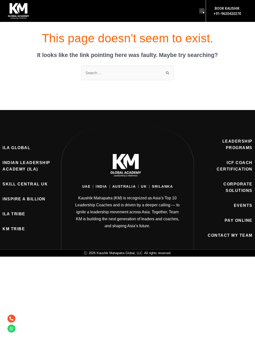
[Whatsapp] (11, 329)
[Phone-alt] (11, 319)
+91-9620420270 (227, 14)
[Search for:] (127, 73)
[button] (202, 11)
